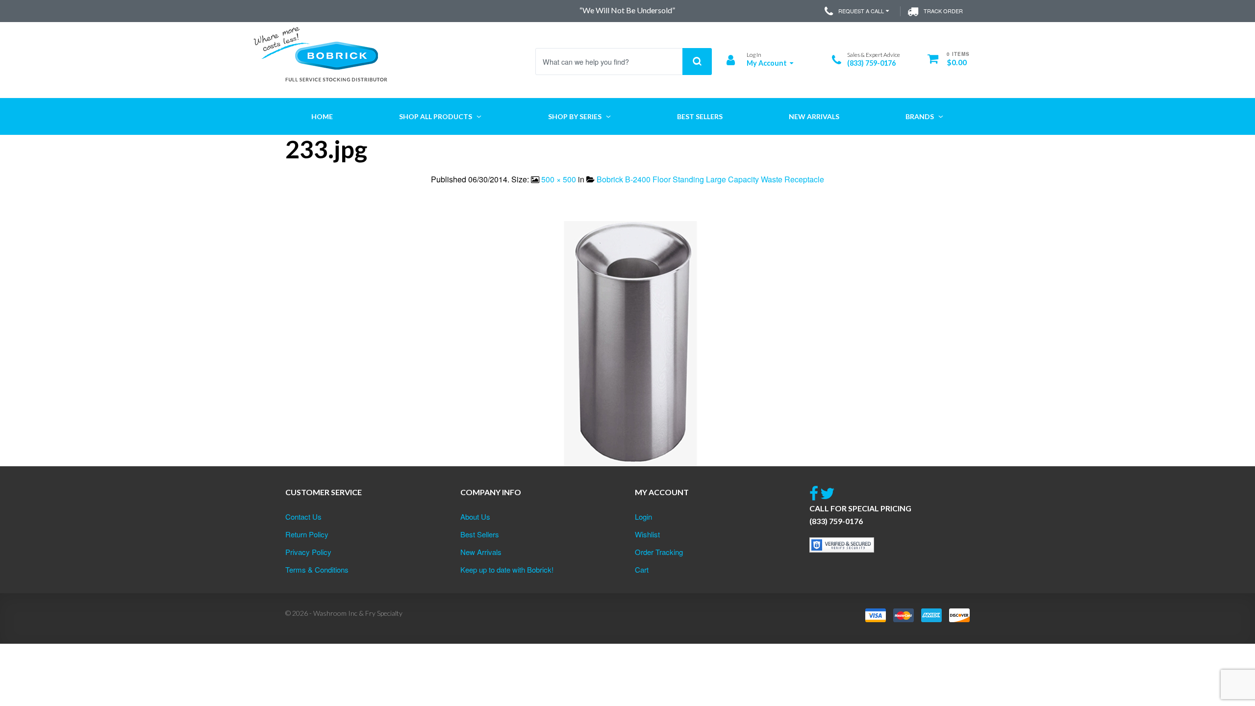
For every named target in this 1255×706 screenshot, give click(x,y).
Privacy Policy (308, 552)
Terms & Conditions (317, 569)
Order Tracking (659, 552)
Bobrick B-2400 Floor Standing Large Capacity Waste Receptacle (710, 179)
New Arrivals (481, 552)
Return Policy (306, 534)
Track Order (943, 11)
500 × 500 (558, 179)
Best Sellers (479, 534)
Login (643, 516)
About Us (475, 516)
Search (697, 61)
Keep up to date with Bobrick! (506, 569)
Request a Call (861, 11)
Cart (642, 569)
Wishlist (647, 534)
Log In (754, 54)
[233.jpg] (627, 342)
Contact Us (303, 516)
